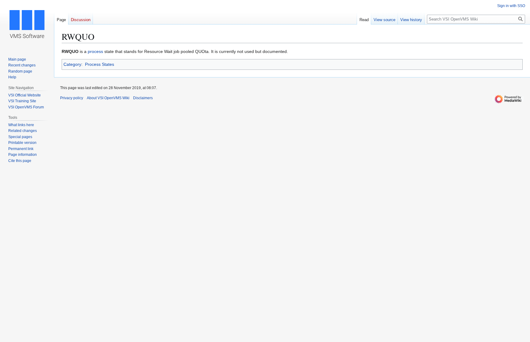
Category (72, 64)
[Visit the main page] (27, 24)
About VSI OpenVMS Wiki (108, 98)
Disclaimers (143, 98)
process (95, 51)
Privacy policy (71, 98)
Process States (99, 64)
